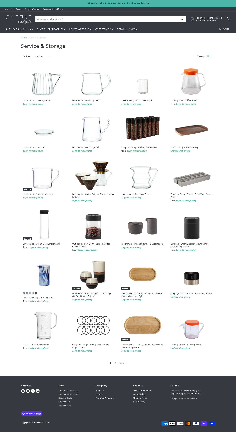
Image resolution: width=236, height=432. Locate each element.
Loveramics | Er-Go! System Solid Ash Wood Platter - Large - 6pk (142, 346)
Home (24, 38)
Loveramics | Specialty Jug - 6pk (38, 297)
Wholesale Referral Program (54, 9)
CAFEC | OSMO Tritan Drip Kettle (186, 344)
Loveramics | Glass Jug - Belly (86, 100)
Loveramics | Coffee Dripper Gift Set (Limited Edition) (93, 195)
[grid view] (208, 56)
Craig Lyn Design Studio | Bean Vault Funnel (191, 293)
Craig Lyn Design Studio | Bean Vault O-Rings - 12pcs (91, 346)
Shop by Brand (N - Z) (50, 29)
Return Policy (139, 401)
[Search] (182, 19)
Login (225, 29)
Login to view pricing (33, 103)
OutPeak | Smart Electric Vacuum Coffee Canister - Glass (91, 245)
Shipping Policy (140, 398)
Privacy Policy (139, 394)
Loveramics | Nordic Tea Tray (184, 147)
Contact (19, 9)
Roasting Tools (79, 29)
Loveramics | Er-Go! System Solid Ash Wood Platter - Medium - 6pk (142, 295)
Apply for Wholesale (32, 9)
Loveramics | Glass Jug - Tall (85, 147)
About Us (8, 9)
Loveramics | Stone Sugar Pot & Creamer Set (142, 243)
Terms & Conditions (142, 390)
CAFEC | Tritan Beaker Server (36, 344)
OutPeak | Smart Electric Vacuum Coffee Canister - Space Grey (189, 245)
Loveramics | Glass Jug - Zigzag (136, 194)
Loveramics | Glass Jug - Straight (38, 194)
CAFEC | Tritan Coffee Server (184, 100)
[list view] (211, 56)
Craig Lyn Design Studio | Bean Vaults (139, 147)
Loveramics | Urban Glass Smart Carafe (41, 243)
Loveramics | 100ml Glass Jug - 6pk (138, 100)
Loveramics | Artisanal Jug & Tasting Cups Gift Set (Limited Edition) (91, 295)
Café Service (103, 29)
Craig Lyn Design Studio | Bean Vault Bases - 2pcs (191, 195)
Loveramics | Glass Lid (34, 147)
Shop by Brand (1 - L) (18, 29)
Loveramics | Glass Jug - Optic (37, 100)
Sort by (26, 56)
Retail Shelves (126, 29)
